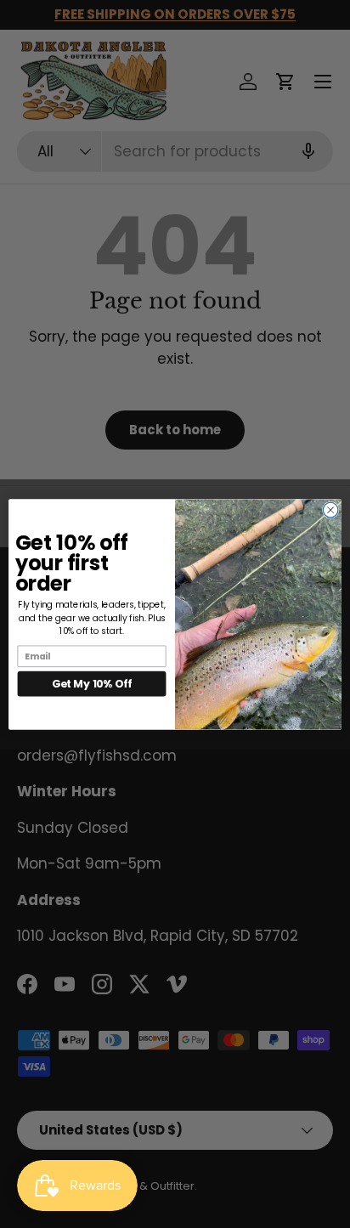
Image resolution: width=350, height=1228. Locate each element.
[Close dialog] (330, 510)
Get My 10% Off (92, 683)
